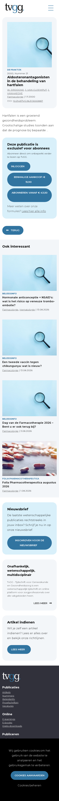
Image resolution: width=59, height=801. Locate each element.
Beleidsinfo (9, 293)
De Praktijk (14, 70)
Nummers (8, 695)
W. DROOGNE (15, 89)
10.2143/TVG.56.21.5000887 (28, 100)
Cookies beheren (29, 785)
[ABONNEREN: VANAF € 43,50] (29, 197)
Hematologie (27, 309)
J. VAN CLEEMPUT (36, 89)
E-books (7, 722)
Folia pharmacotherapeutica (20, 478)
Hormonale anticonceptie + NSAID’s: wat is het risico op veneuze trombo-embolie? (28, 301)
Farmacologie (15, 96)
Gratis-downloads (12, 725)
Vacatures (7, 705)
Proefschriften (10, 702)
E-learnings (8, 719)
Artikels (6, 692)
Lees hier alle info (34, 211)
